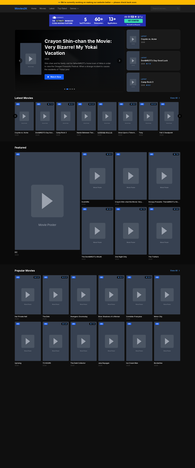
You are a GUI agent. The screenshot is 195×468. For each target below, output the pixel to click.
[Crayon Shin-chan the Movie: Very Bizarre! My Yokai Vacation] (30, 59)
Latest (51, 8)
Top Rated (62, 8)
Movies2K (21, 8)
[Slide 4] (72, 89)
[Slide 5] (74, 89)
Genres (73, 8)
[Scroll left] (15, 116)
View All (174, 98)
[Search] (178, 8)
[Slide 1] (64, 89)
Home (33, 8)
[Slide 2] (67, 89)
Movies (43, 8)
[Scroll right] (180, 116)
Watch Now (55, 77)
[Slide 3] (70, 89)
